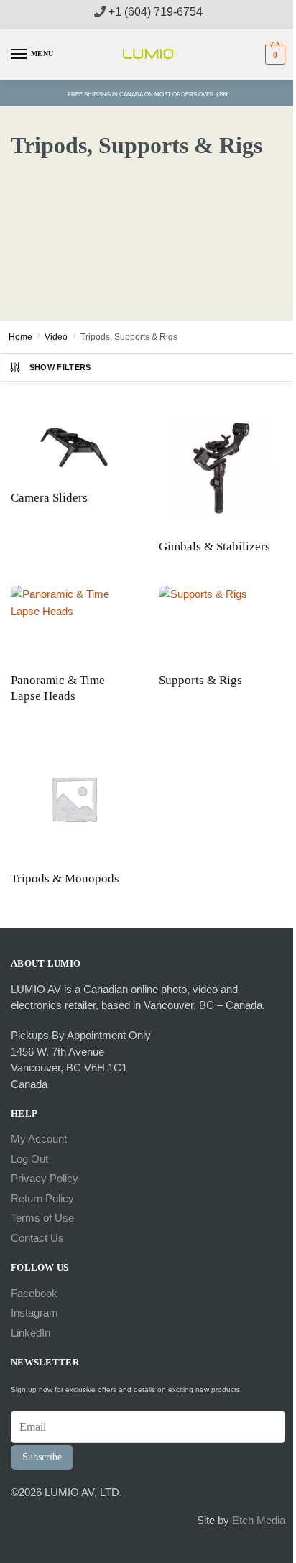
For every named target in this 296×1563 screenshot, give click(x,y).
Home (20, 337)
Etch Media (258, 1520)
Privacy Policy (44, 1178)
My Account (39, 1139)
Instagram (34, 1312)
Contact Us (37, 1238)
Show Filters (60, 367)
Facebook (34, 1293)
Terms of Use (42, 1218)
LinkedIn (30, 1333)
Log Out (29, 1159)
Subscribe (42, 1457)
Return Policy (42, 1198)
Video (56, 337)
